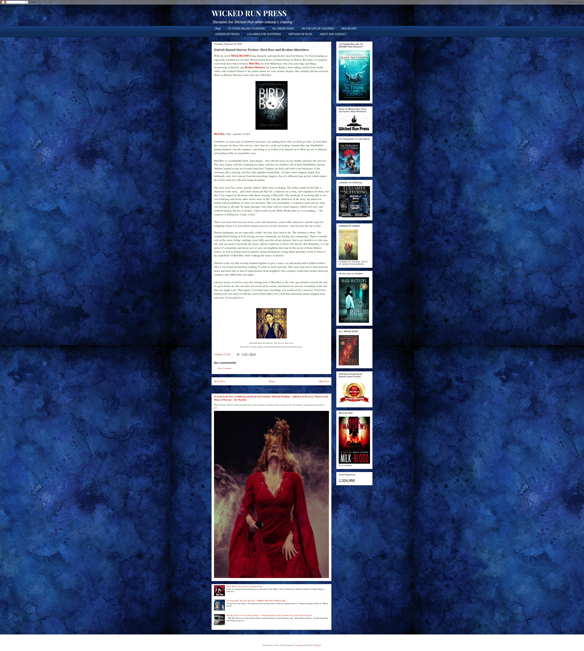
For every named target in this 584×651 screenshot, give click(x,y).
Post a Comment (224, 368)
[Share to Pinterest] (254, 354)
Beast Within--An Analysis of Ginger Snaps (244, 586)
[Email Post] (237, 354)
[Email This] (243, 354)
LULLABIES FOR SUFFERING (264, 34)
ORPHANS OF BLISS (300, 34)
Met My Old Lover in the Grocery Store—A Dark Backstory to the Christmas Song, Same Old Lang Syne (269, 615)
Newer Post (219, 381)
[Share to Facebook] (251, 354)
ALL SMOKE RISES (283, 28)
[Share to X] (248, 354)
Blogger (317, 645)
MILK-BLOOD (349, 28)
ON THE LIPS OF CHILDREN (318, 28)
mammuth (299, 645)
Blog (217, 28)
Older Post (324, 381)
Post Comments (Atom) (277, 389)
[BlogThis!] (245, 354)
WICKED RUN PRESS (249, 13)
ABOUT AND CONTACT (333, 34)
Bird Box (254, 63)
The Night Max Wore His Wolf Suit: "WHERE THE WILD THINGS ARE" (256, 600)
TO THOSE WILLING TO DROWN (246, 28)
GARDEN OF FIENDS (227, 34)
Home (272, 381)
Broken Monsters (255, 67)
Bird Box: (219, 134)
